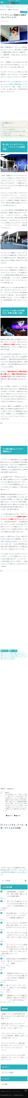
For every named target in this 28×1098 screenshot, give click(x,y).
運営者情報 (3, 1091)
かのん (4, 910)
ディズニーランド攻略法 (8, 656)
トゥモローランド (21, 656)
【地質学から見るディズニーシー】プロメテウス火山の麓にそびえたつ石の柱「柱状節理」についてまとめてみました (14, 976)
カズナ (4, 982)
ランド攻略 (14, 650)
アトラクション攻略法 (7, 653)
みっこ (7, 21)
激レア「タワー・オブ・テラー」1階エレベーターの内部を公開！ (16, 987)
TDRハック (11, 1095)
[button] (14, 34)
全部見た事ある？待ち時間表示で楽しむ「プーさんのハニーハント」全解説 (16, 961)
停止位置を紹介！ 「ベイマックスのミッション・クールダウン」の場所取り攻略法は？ (16, 915)
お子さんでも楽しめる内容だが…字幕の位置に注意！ (14, 132)
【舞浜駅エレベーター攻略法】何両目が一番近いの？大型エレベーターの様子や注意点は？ (16, 998)
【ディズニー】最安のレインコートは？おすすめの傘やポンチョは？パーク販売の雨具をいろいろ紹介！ (14, 904)
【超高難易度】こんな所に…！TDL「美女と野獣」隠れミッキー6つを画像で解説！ (16, 894)
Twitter (19, 815)
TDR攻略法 (5, 650)
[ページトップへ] (25, 1090)
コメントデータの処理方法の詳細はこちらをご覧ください (14, 872)
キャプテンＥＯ (20, 653)
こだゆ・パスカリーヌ (8, 1002)
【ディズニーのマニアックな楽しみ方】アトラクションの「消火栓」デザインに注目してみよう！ (14, 936)
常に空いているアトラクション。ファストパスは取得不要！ (14, 128)
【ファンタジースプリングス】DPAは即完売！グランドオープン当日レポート (13, 1057)
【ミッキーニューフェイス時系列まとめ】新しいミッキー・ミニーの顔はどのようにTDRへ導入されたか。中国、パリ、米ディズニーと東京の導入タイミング (14, 949)
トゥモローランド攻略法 (8, 658)
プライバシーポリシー (17, 1091)
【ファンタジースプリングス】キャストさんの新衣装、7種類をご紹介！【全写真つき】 (13, 1035)
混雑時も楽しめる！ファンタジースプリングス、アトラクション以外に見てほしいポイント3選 (13, 1026)
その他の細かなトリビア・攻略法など (14, 135)
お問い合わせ (9, 1091)
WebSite (10, 815)
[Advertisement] (14, 604)
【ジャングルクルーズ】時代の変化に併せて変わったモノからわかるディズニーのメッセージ (16, 925)
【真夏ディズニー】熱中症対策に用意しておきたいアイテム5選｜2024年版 (13, 1016)
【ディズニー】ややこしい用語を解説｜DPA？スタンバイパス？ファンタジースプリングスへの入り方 (13, 1046)
